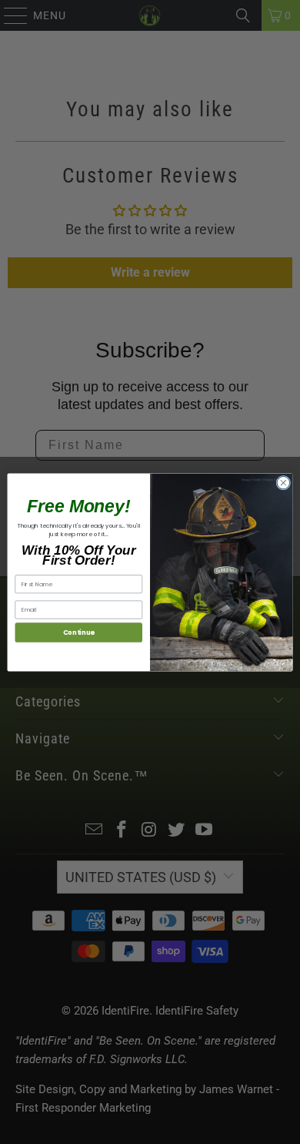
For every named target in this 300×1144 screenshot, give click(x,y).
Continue (79, 631)
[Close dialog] (283, 482)
